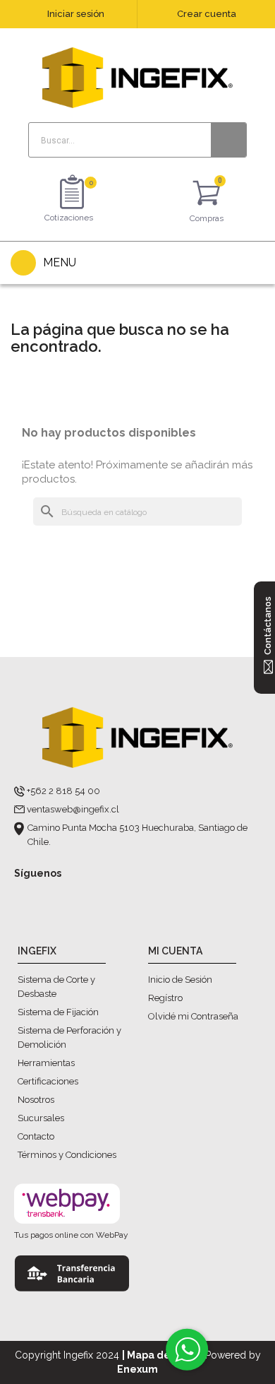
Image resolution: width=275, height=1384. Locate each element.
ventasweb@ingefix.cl (73, 809)
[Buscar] (228, 140)
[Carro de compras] (207, 195)
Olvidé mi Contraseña (193, 1016)
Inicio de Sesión (180, 979)
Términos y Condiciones (67, 1154)
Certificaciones (48, 1081)
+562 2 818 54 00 (63, 791)
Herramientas (46, 1063)
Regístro (165, 998)
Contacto (36, 1136)
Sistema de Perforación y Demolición (69, 1037)
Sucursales (41, 1118)
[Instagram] (51, 896)
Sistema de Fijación (58, 1012)
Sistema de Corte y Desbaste (56, 986)
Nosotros (36, 1099)
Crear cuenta (206, 13)
